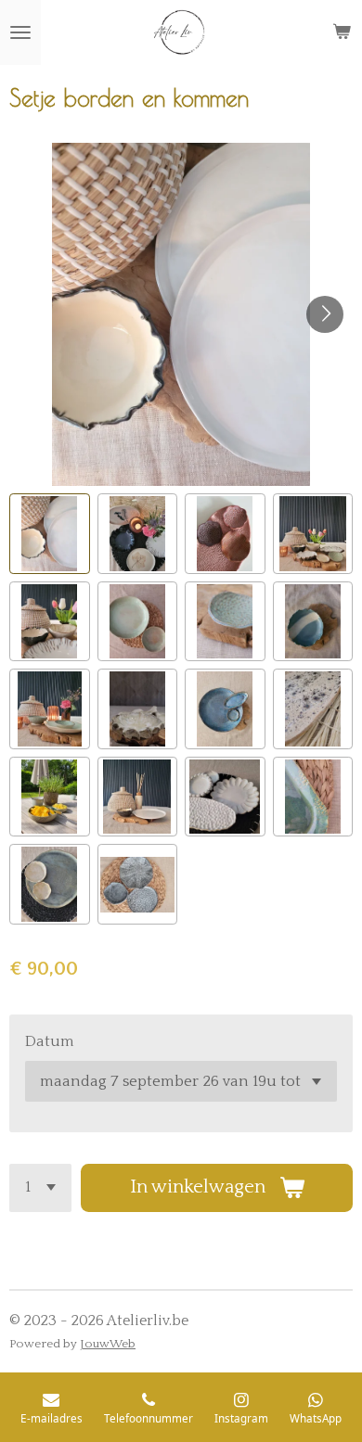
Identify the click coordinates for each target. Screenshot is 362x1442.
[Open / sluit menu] (20, 32)
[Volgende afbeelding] (324, 314)
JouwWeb (108, 1343)
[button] (49, 533)
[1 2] (40, 1188)
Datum (49, 1041)
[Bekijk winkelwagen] (341, 32)
